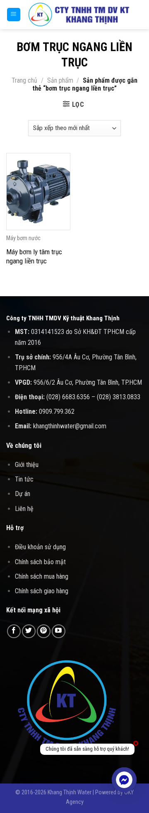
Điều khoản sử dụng (40, 547)
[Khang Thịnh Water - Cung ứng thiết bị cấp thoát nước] (78, 14)
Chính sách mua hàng (41, 576)
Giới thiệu (26, 465)
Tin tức (24, 479)
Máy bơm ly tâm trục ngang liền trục (34, 256)
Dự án (22, 494)
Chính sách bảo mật (40, 562)
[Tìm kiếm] (140, 14)
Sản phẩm (60, 80)
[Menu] (14, 15)
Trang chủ (24, 80)
